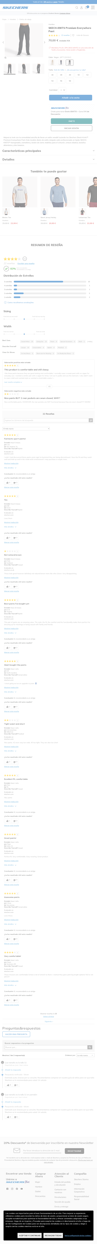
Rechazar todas (53, 1235)
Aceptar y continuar (29, 1235)
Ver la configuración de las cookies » (77, 1235)
